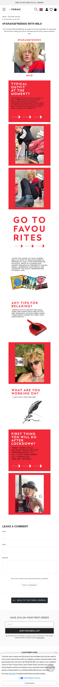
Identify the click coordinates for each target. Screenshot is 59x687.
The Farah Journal (14, 16)
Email (4, 544)
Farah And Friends (7, 19)
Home (4, 16)
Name (4, 531)
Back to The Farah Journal (31, 600)
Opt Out (12, 674)
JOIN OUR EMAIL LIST (29, 631)
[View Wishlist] (51, 8)
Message (5, 558)
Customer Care (29, 652)
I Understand (29, 683)
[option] (29, 2)
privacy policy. (40, 637)
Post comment (29, 585)
